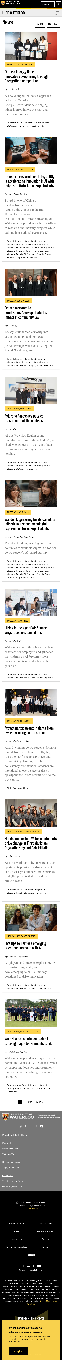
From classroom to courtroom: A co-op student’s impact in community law (26, 312)
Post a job (6, 1142)
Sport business (14, 1085)
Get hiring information (12, 1186)
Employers (24, 126)
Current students (14, 123)
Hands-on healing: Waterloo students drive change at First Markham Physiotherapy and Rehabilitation (31, 843)
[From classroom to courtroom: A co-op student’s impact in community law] (31, 282)
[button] (47, 4)
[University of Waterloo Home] (10, 4)
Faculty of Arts (37, 126)
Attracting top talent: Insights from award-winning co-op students (29, 730)
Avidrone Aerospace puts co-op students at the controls (25, 418)
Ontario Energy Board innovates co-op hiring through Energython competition (27, 76)
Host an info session (11, 1161)
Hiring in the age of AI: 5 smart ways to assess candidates (26, 630)
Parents (40, 254)
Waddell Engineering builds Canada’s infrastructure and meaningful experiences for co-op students (30, 524)
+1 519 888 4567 (33, 1208)
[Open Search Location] (58, 4)
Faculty (19, 254)
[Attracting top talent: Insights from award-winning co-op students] (31, 702)
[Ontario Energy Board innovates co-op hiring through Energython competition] (31, 46)
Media (50, 677)
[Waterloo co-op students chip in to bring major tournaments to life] (31, 1013)
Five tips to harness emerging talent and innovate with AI (25, 945)
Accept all (18, 1351)
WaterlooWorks (9, 1153)
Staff (9, 126)
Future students (23, 247)
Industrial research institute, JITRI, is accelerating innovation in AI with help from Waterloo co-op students (29, 181)
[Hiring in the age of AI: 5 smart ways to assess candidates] (31, 602)
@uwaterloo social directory (31, 1270)
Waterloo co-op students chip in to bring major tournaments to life (28, 1041)
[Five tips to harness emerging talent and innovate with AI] (31, 917)
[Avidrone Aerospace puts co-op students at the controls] (31, 390)
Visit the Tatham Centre (13, 1180)
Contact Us (7, 1175)
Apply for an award (11, 1167)
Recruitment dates (10, 1148)
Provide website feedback (14, 1135)
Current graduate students (37, 123)
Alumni (15, 126)
